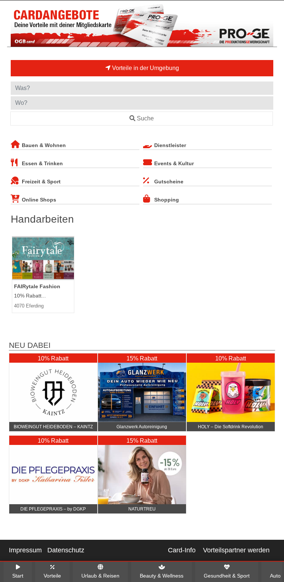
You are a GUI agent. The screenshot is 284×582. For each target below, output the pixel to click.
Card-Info (182, 550)
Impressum (25, 550)
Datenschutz (65, 550)
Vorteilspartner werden (236, 550)
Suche (145, 118)
